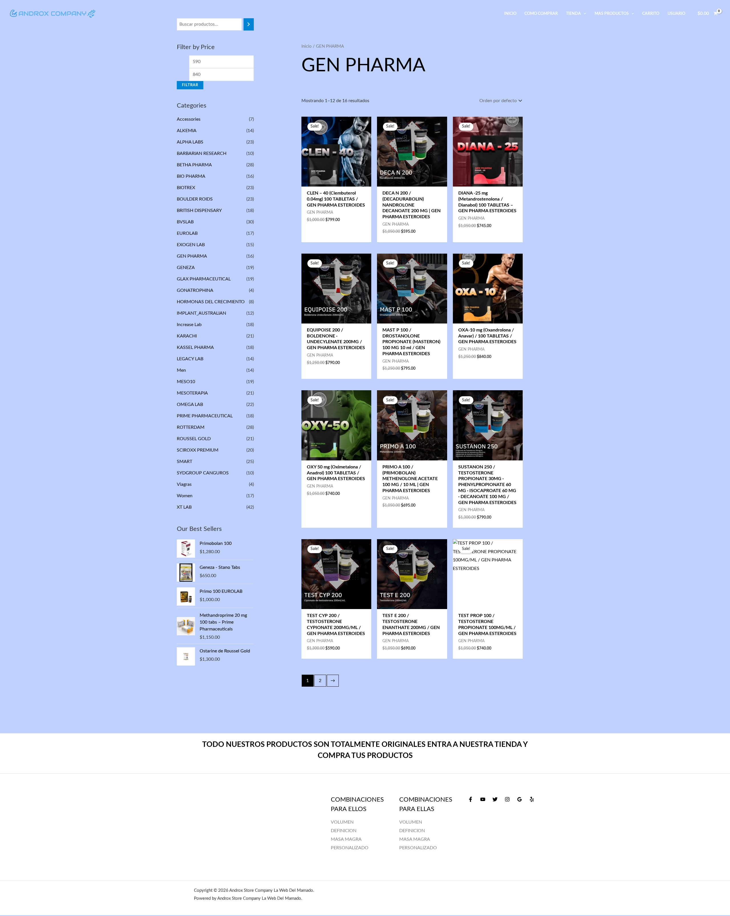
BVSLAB (185, 222)
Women (184, 496)
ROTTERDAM (190, 427)
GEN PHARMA (192, 256)
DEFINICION (412, 830)
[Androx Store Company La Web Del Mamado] (53, 13)
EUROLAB (187, 233)
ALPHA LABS (190, 142)
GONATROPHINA (195, 290)
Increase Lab (189, 324)
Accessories (188, 119)
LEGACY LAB (190, 359)
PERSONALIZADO (418, 848)
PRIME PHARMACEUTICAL (205, 416)
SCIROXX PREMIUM (197, 450)
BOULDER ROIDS (195, 199)
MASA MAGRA (414, 839)
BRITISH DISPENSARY (199, 210)
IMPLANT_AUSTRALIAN (201, 313)
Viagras (184, 484)
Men (181, 370)
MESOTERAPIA (192, 393)
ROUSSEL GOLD (194, 438)
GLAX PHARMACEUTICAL (204, 279)
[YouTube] (482, 799)
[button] (583, 13)
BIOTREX (186, 187)
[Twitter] (495, 799)
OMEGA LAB (190, 404)
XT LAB (184, 507)
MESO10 (186, 381)
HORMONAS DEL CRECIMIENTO (211, 302)
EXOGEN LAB (191, 244)
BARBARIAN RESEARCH (201, 153)
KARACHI (187, 336)
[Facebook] (470, 799)
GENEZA (185, 267)
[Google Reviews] (519, 799)
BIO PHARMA (191, 176)
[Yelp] (531, 799)
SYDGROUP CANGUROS (203, 473)
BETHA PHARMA (194, 165)
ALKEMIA (186, 130)
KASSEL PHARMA (195, 347)
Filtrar (190, 85)
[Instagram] (507, 799)
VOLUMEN (410, 822)
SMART (184, 461)
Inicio (306, 46)
